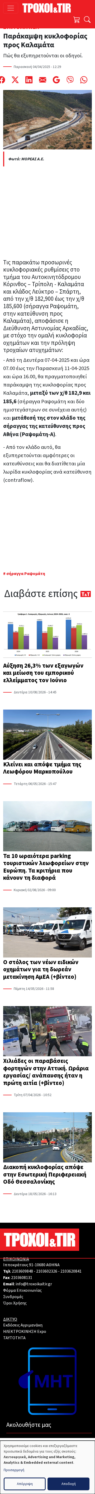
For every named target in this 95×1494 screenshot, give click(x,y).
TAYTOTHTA (14, 1338)
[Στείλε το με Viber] (70, 80)
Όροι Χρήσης (15, 1303)
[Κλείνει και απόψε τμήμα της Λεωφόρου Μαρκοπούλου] (47, 735)
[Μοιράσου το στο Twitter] (15, 80)
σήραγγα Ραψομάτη (25, 574)
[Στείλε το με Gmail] (56, 80)
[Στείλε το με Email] (43, 80)
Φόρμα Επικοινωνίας (22, 1290)
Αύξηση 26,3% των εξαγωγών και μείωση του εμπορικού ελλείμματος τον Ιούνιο (43, 673)
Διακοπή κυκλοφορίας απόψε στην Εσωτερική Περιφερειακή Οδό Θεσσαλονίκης (44, 1174)
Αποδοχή (68, 1484)
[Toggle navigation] (10, 8)
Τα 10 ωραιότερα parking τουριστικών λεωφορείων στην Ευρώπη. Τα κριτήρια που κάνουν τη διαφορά (46, 867)
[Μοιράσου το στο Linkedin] (29, 80)
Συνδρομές (13, 1297)
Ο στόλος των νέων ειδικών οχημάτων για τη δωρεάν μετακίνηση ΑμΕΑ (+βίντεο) (40, 969)
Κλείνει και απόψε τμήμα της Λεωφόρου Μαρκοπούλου (42, 768)
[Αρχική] (48, 8)
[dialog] (47, 1467)
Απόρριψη (25, 1484)
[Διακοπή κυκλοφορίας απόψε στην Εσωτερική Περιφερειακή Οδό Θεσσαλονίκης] (47, 1138)
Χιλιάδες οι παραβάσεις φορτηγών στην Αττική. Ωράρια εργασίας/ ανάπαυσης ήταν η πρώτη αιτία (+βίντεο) (46, 1072)
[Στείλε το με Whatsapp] (84, 80)
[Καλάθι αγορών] (77, 20)
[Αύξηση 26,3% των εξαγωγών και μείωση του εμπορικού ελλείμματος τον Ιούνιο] (47, 636)
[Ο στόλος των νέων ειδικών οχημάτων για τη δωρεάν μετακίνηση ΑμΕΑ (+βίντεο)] (47, 933)
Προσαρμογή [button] (14, 1470)
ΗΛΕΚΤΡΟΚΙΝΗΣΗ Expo (24, 1331)
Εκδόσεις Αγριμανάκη (22, 1325)
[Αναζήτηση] (87, 20)
